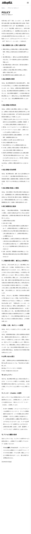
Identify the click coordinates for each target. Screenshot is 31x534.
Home (3, 8)
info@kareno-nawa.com (12, 370)
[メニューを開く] (27, 2)
